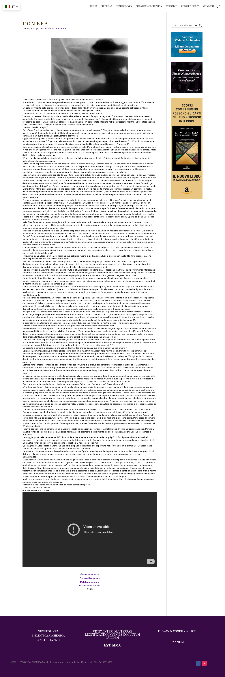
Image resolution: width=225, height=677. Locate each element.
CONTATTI (208, 6)
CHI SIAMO (106, 6)
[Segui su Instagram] (204, 663)
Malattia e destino (89, 582)
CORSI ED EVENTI (190, 6)
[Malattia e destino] (89, 574)
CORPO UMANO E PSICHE (51, 28)
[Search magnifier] (200, 25)
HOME (93, 6)
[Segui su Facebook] (198, 663)
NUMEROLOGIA (124, 6)
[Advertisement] (186, 260)
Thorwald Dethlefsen (90, 578)
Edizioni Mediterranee (89, 585)
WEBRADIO (171, 6)
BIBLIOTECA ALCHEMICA (149, 6)
